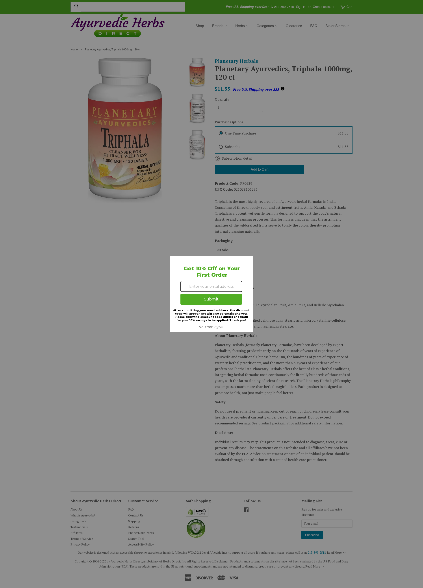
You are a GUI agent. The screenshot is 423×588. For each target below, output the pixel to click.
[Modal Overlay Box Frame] (211, 294)
